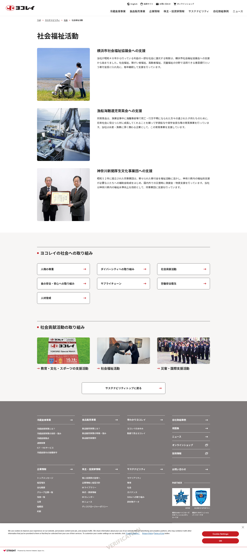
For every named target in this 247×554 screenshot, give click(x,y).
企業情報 (154, 11)
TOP (39, 20)
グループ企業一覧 (45, 492)
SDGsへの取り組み (136, 496)
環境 (129, 482)
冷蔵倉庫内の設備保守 (47, 452)
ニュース (238, 11)
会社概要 (41, 487)
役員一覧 (41, 496)
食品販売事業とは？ (91, 428)
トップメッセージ (45, 477)
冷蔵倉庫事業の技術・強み (49, 433)
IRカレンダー (88, 496)
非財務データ (133, 501)
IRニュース (87, 501)
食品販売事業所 (89, 438)
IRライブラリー (89, 487)
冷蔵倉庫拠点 (43, 438)
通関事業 (41, 442)
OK (220, 541)
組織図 (40, 506)
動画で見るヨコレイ (136, 433)
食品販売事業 (137, 11)
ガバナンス (132, 492)
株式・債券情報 (89, 492)
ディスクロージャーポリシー (95, 506)
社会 (66, 20)
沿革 (39, 501)
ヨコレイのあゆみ (135, 428)
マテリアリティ (134, 477)
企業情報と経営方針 (91, 482)
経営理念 (41, 482)
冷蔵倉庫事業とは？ (46, 428)
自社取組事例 (221, 11)
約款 (39, 511)
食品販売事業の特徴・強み (94, 433)
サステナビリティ (198, 11)
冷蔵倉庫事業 (118, 11)
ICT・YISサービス (45, 447)
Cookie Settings (220, 534)
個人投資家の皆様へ (91, 477)
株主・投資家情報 (174, 11)
